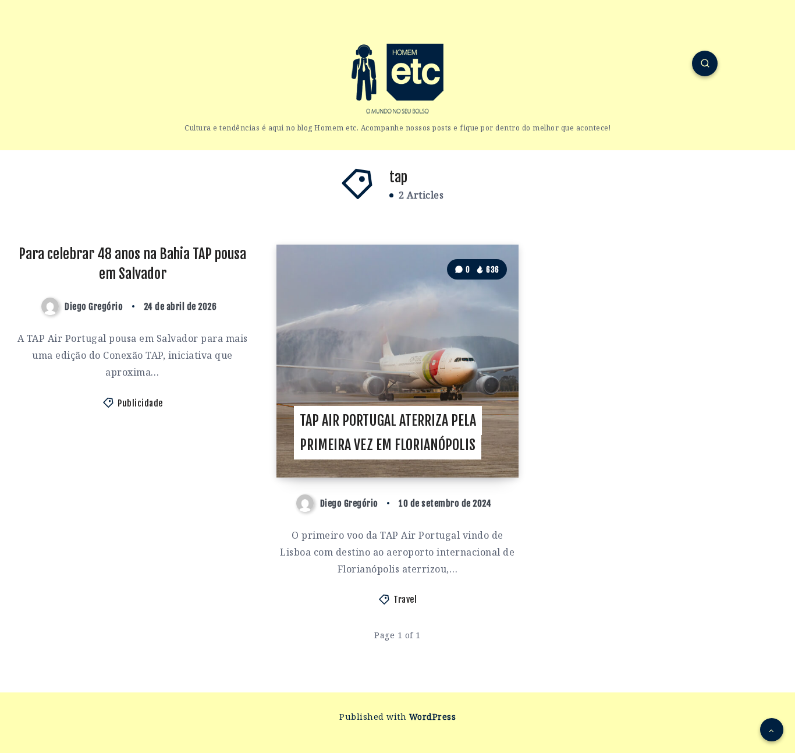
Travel (405, 599)
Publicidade (140, 403)
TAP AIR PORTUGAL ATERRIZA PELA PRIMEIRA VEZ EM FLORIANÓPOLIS (388, 433)
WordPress (432, 716)
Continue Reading (468, 442)
